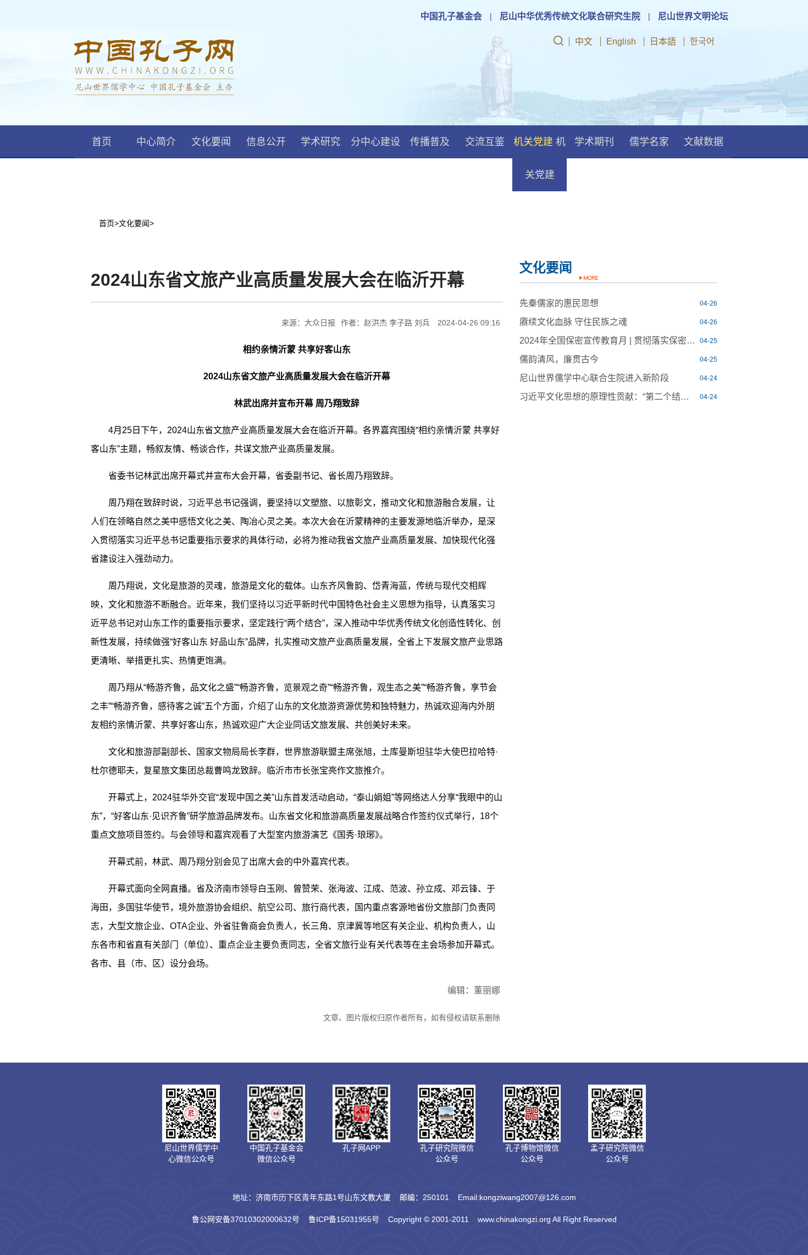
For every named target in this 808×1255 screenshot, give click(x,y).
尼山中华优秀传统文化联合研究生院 (570, 16)
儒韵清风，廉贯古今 (559, 359)
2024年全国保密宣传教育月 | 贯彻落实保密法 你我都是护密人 (608, 340)
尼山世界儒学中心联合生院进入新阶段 (594, 378)
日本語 (663, 41)
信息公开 (266, 141)
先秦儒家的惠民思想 (559, 303)
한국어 (702, 41)
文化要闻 (211, 141)
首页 (102, 141)
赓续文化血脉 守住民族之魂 (573, 322)
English (621, 41)
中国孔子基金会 (451, 16)
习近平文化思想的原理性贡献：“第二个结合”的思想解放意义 (608, 396)
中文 (584, 41)
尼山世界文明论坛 (693, 16)
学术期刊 (594, 141)
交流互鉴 (485, 141)
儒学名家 (649, 141)
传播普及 (430, 141)
